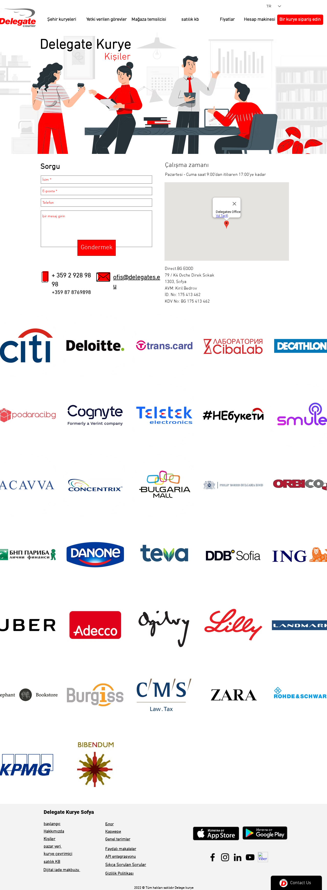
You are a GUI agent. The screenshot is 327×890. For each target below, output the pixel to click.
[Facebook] (212, 857)
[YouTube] (250, 857)
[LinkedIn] (237, 857)
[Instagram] (225, 857)
